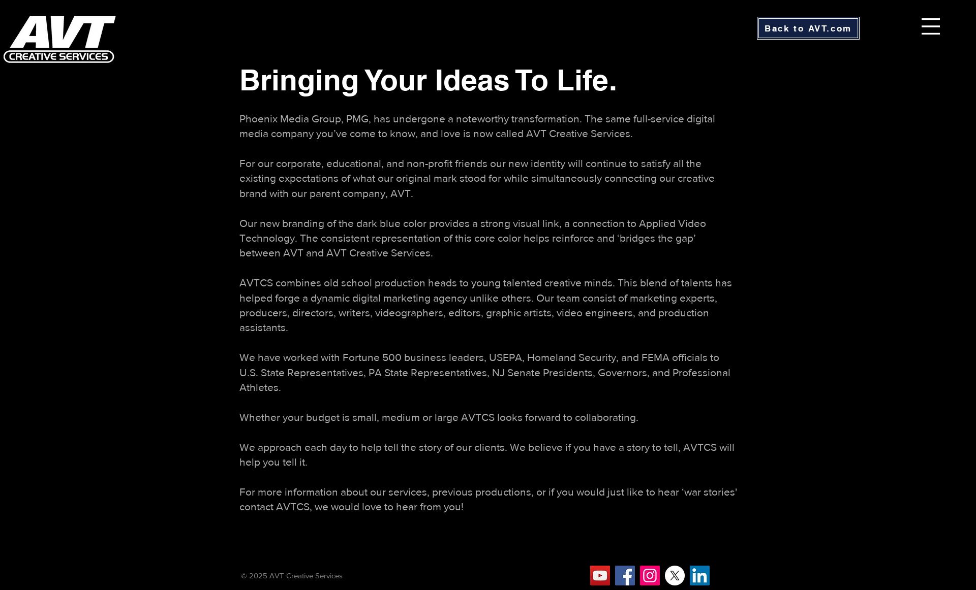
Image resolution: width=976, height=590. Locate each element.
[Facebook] (625, 575)
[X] (675, 575)
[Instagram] (650, 575)
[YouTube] (600, 575)
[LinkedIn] (700, 575)
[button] (931, 26)
